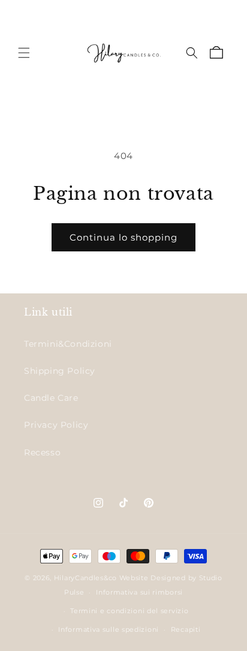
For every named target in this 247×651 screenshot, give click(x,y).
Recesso (42, 452)
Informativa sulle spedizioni (108, 629)
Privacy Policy (56, 424)
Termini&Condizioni (68, 343)
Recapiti (186, 629)
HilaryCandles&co (85, 578)
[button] (24, 53)
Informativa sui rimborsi (139, 592)
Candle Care (51, 397)
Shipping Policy (59, 370)
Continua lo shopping (123, 237)
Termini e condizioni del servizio (129, 611)
